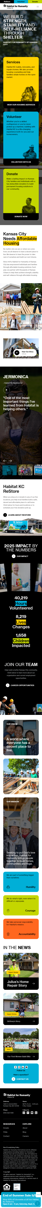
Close (38, 1194)
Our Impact (22, 556)
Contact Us (22, 1079)
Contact (6, 1136)
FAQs (5, 1132)
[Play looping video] (7, 354)
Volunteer (21, 2)
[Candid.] (16, 1186)
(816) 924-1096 (8, 1113)
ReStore (7, 2)
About (25, 1128)
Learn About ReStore (19, 515)
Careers (26, 1136)
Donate (35, 2)
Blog (24, 1132)
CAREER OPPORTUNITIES (22, 685)
